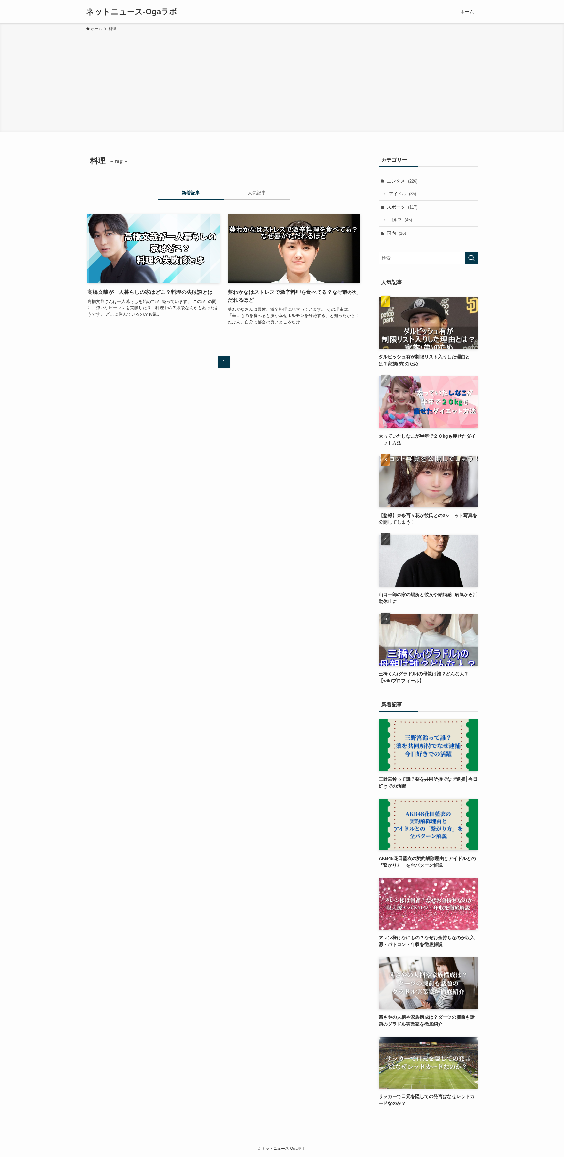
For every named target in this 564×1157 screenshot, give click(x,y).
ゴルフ (400, 220)
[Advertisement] (282, 81)
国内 (396, 233)
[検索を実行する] (471, 258)
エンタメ (402, 181)
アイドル (402, 193)
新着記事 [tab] (191, 192)
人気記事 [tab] (257, 192)
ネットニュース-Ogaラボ (131, 12)
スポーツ (402, 207)
